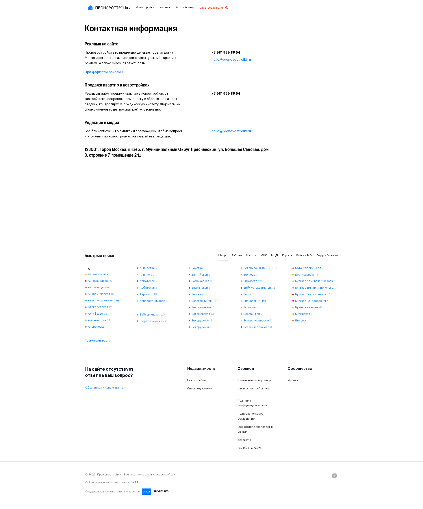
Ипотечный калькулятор (254, 380)
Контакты (244, 439)
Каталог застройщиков (253, 388)
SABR (134, 482)
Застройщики (184, 7)
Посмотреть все (96, 340)
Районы (237, 255)
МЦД (274, 255)
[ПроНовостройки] (109, 7)
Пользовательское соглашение (250, 416)
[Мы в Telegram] (334, 475)
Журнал (165, 7)
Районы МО (304, 255)
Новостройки (145, 7)
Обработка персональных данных (255, 429)
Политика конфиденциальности (252, 403)
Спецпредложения (211, 7)
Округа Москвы (327, 255)
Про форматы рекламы (104, 72)
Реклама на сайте (249, 448)
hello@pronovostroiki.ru (231, 59)
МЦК (264, 255)
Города (287, 255)
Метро (222, 255)
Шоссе (251, 255)
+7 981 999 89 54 (226, 52)
